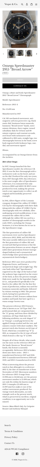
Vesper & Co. (22, 460)
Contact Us (20, 86)
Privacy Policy (10, 437)
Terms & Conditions (13, 431)
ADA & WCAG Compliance (16, 449)
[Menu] (36, 4)
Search (7, 425)
